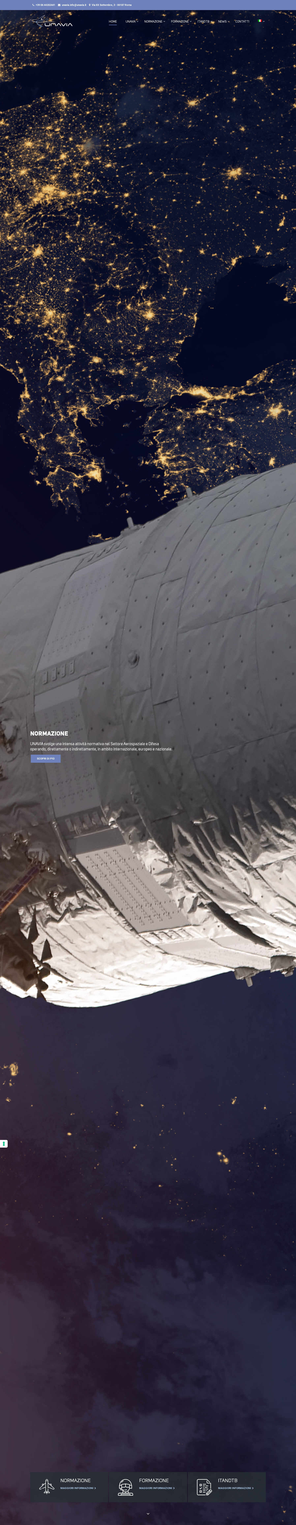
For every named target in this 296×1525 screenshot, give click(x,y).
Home (113, 21)
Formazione (180, 21)
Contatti (242, 21)
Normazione (153, 21)
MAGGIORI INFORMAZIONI (76, 1488)
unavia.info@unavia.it (74, 5)
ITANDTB (203, 21)
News (222, 21)
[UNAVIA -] (51, 23)
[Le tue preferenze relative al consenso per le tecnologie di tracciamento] (4, 1144)
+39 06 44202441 (45, 5)
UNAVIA (131, 21)
